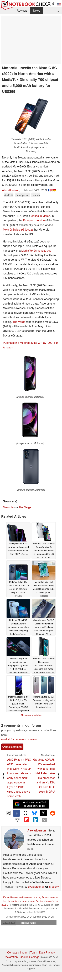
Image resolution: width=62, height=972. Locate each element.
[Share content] (8, 813)
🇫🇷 (50, 190)
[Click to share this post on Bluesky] (34, 813)
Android (8, 195)
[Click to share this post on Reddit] (52, 813)
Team (33, 952)
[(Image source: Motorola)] (30, 374)
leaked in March (40, 216)
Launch (36, 195)
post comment (13, 747)
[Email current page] (44, 820)
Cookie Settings (29, 957)
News (36, 10)
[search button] (49, 4)
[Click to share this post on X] (43, 813)
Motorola (8, 507)
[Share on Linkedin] (35, 820)
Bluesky (53, 887)
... (58, 10)
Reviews (22, 10)
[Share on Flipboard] (26, 820)
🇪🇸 (54, 190)
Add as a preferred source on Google (34, 804)
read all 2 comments (13, 739)
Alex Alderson (10, 190)
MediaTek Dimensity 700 (36, 251)
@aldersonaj (35, 887)
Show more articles (31, 715)
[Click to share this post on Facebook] (16, 813)
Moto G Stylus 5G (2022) (18, 229)
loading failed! (8, 923)
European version (34, 220)
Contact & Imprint (17, 952)
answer (32, 739)
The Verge (19, 322)
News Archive (36, 901)
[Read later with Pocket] (17, 820)
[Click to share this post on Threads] (25, 813)
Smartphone (22, 195)
